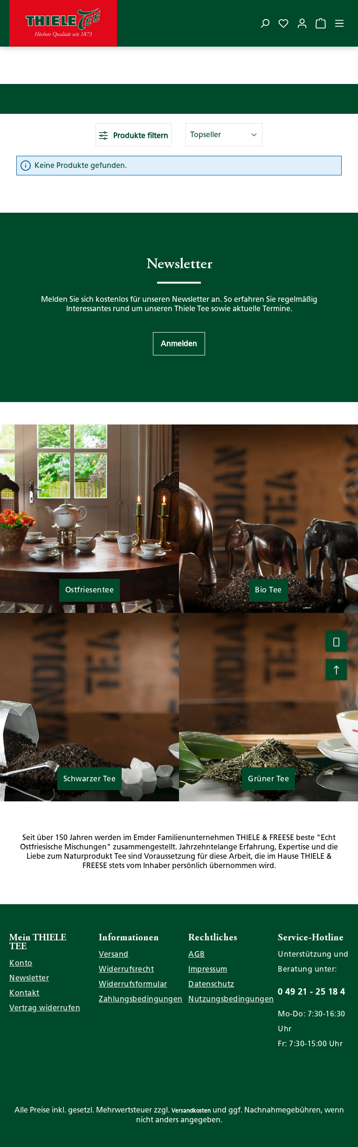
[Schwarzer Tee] (89, 706)
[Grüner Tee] (268, 706)
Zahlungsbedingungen (141, 998)
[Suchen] (264, 23)
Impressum (207, 969)
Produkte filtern (139, 135)
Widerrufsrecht (126, 969)
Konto (21, 963)
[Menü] (339, 23)
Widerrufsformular (133, 984)
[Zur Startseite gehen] (63, 23)
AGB (196, 954)
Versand (114, 954)
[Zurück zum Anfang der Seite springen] (336, 670)
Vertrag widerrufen (44, 1007)
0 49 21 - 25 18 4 (311, 991)
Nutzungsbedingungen (231, 998)
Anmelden (179, 343)
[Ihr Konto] (302, 23)
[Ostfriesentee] (89, 518)
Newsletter (29, 977)
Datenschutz (211, 984)
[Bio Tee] (268, 518)
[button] (179, 343)
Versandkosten (191, 1110)
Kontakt (24, 992)
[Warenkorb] (320, 23)
